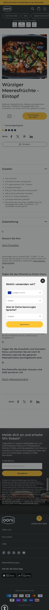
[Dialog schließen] (42, 280)
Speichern (24, 324)
